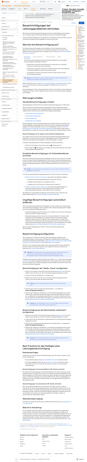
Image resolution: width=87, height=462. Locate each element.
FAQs (66, 446)
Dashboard (26, 261)
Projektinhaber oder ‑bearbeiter (33, 121)
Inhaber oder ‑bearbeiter (54, 242)
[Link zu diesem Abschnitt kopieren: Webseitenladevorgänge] (44, 399)
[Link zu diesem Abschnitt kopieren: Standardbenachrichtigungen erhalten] (55, 102)
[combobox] (46, 1)
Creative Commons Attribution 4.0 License (58, 423)
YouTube (44, 445)
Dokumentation (24, 1)
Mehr (33, 1)
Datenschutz (34, 459)
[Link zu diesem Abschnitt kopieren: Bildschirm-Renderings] (43, 408)
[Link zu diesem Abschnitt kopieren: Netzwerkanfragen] (39, 352)
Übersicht (4, 8)
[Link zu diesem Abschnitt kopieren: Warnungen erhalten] (44, 98)
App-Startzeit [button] (27, 56)
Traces (56, 259)
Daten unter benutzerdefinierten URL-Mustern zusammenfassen (49, 224)
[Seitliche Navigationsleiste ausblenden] (16, 459)
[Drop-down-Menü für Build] (18, 1)
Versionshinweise (68, 443)
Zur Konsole (76, 1)
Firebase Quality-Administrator (33, 116)
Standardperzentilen (61, 83)
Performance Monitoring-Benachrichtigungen (47, 194)
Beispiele (50, 8)
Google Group (68, 441)
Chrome (43, 453)
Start (81, 23)
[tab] (27, 56)
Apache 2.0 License (34, 425)
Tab (61, 271)
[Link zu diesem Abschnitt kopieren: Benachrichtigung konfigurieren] (55, 234)
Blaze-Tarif (29, 170)
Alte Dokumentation (69, 448)
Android (34, 248)
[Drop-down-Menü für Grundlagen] (15, 8)
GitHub (21, 446)
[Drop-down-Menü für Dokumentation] (29, 1)
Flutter (43, 248)
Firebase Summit (45, 441)
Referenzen (43, 8)
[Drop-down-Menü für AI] (21, 8)
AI (19, 8)
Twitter (43, 443)
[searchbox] (9, 13)
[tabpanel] (47, 70)
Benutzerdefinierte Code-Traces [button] (39, 56)
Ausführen (33, 8)
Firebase (24, 22)
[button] (8, 23)
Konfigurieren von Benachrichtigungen (45, 83)
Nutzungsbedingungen (25, 459)
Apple (37, 248)
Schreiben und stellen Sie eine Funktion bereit (36, 187)
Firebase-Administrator (31, 118)
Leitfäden (22, 437)
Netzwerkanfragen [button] (50, 56)
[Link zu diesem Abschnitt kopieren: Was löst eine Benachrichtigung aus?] (60, 45)
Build (15, 1)
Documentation (7, 6)
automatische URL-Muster (51, 362)
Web (30, 248)
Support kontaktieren (69, 437)
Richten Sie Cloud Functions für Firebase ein (36, 177)
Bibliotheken (22, 443)
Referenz (22, 439)
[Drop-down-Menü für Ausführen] (37, 8)
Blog (70, 1)
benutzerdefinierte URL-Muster (50, 360)
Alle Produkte (69, 453)
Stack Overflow (68, 439)
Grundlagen (11, 8)
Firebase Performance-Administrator (34, 113)
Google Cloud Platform (59, 453)
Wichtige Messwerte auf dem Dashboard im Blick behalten (39, 299)
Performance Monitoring (22, 6)
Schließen (74, 23)
